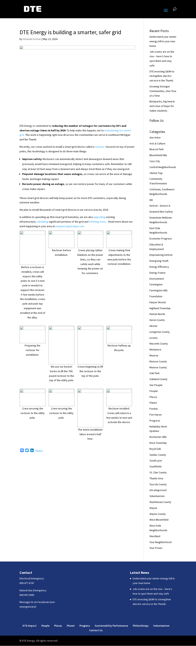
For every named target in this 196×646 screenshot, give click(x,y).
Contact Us (96, 630)
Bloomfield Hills (158, 155)
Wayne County (157, 514)
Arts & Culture (157, 143)
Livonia (153, 338)
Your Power (156, 548)
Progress (154, 420)
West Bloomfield (158, 519)
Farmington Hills (158, 290)
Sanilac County (157, 454)
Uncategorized (158, 490)
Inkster (153, 326)
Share (39, 450)
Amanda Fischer (32, 39)
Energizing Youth (158, 261)
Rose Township (158, 443)
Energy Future (157, 272)
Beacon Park (156, 149)
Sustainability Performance (111, 625)
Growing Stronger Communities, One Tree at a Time (162, 91)
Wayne (153, 508)
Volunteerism (157, 496)
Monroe (153, 355)
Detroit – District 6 (159, 205)
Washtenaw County (160, 502)
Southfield (155, 466)
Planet (153, 402)
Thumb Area (156, 478)
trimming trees (97, 221)
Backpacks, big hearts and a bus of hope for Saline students (162, 106)
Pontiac (153, 408)
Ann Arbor (155, 137)
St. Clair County (158, 472)
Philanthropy (141, 625)
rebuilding (42, 221)
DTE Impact (30, 625)
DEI (151, 200)
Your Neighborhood (160, 542)
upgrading (99, 217)
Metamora (155, 349)
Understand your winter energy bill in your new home (162, 41)
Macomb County (158, 343)
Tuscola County (158, 484)
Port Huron (155, 414)
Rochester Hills (158, 437)
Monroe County (158, 361)
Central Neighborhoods (162, 167)
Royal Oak (155, 449)
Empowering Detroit (160, 255)
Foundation (155, 296)
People (153, 391)
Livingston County (159, 332)
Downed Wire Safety (161, 211)
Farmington (156, 284)
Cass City (154, 161)
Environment (156, 278)
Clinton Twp (156, 173)
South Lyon (155, 460)
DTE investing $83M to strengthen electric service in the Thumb (161, 76)
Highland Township (160, 308)
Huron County (157, 320)
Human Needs (157, 314)
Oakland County (158, 379)
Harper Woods (157, 302)
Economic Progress (160, 238)
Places (153, 397)
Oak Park (154, 373)
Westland (154, 536)
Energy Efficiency (159, 266)
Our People (156, 385)
